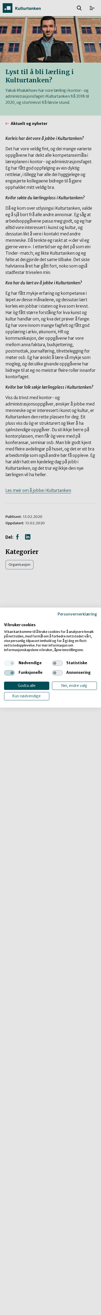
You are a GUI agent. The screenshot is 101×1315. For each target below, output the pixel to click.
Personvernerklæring (77, 614)
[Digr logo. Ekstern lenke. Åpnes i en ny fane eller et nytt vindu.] (7, 619)
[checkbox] (9, 663)
